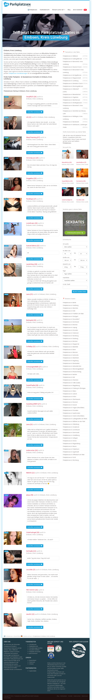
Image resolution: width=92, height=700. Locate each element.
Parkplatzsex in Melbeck (75, 56)
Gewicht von (66, 264)
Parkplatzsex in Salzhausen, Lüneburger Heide (75, 126)
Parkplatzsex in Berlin (69, 302)
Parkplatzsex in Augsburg (71, 360)
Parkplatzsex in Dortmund (71, 322)
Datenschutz (77, 696)
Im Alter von (66, 250)
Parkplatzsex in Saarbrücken (71, 413)
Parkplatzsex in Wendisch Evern (75, 83)
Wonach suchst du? (58, 10)
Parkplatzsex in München (70, 308)
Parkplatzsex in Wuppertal (71, 344)
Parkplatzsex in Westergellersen (75, 86)
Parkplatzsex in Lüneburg (75, 81)
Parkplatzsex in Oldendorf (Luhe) (75, 90)
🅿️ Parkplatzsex (32, 10)
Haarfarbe (66, 277)
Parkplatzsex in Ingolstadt (71, 452)
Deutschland (32, 660)
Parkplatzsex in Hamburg (70, 305)
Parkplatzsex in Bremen (70, 324)
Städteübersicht (45, 10)
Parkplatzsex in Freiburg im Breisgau (74, 388)
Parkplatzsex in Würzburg (71, 460)
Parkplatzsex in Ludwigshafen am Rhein (75, 418)
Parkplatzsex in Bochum (70, 341)
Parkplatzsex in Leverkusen (71, 430)
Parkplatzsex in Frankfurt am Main (73, 313)
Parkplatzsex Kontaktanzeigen (18, 73)
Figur (64, 271)
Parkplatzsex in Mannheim (71, 358)
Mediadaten (63, 696)
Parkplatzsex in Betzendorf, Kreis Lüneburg (75, 71)
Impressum (85, 696)
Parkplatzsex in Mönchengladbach (73, 369)
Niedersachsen (27, 636)
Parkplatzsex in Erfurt (69, 396)
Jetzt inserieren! (79, 10)
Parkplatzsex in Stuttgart (70, 316)
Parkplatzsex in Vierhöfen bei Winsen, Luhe (75, 112)
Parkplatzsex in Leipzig (70, 327)
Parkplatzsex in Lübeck (70, 394)
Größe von (66, 257)
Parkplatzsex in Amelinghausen (75, 103)
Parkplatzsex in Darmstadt (71, 432)
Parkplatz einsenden (35, 651)
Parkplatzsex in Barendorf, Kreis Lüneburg (75, 107)
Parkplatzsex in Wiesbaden (71, 363)
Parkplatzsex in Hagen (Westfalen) (73, 407)
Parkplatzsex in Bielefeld (70, 347)
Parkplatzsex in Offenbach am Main (73, 454)
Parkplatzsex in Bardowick (75, 122)
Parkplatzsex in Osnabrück (71, 427)
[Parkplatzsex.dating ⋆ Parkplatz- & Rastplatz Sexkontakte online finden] (17, 4)
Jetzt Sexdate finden (80, 291)
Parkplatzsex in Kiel (69, 377)
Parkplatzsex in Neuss (70, 446)
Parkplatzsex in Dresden (70, 330)
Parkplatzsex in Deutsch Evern (75, 67)
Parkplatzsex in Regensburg (71, 443)
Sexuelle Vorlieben (34, 650)
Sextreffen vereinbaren (34, 112)
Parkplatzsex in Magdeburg (71, 385)
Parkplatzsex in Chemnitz (70, 380)
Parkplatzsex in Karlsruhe (71, 355)
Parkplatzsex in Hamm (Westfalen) (73, 416)
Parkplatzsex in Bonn (69, 349)
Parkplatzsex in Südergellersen (75, 59)
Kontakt (70, 696)
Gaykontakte (32, 671)
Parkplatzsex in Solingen (70, 438)
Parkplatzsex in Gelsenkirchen (72, 366)
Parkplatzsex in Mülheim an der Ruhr (74, 421)
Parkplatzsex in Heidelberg (71, 435)
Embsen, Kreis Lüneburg (34, 99)
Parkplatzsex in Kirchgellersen (75, 75)
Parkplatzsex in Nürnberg (71, 336)
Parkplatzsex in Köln (69, 311)
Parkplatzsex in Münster (70, 352)
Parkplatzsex (9, 636)
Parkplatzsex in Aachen (70, 374)
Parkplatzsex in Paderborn (71, 449)
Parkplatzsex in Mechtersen (75, 100)
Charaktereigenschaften (36, 648)
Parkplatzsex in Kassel (70, 405)
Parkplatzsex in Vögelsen (75, 97)
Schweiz (31, 664)
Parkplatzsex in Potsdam (70, 410)
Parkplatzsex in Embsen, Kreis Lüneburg (44, 636)
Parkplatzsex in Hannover (71, 333)
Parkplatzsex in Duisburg (70, 338)
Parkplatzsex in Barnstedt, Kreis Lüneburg (75, 63)
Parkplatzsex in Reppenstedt (75, 78)
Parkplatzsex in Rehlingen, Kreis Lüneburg (75, 117)
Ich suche (66, 244)
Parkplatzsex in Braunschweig (72, 371)
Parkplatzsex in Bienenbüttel (75, 94)
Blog (69, 10)
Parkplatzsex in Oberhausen (71, 399)
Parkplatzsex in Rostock (70, 402)
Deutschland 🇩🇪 (18, 636)
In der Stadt (66, 284)
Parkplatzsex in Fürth (69, 457)
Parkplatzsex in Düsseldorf (71, 319)
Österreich (32, 662)
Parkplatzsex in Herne (70, 441)
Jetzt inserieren (33, 653)
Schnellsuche (32, 644)
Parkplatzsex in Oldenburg (71, 424)
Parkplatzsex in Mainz (69, 391)
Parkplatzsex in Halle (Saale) (71, 383)
